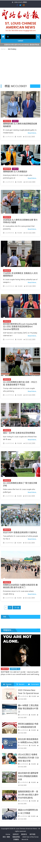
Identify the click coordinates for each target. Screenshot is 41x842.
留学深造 (32, 834)
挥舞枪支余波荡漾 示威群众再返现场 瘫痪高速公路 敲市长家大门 (20, 586)
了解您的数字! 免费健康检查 (11, 667)
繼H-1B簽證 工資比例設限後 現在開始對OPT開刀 (28, 708)
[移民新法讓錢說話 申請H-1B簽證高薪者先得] (9, 728)
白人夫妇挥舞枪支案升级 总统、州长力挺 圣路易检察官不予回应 (20, 383)
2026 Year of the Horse (30, 837)
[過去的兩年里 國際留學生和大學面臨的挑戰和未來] (9, 777)
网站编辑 (19, 137)
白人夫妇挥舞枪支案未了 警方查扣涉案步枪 (20, 484)
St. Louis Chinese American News (20, 25)
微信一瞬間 (6, 837)
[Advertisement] (20, 67)
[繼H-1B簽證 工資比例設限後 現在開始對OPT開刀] (9, 709)
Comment (35, 684)
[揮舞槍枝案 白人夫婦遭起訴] (20, 155)
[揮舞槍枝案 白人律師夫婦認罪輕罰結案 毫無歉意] (20, 104)
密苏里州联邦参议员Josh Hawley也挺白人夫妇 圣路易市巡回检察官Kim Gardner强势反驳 (20, 327)
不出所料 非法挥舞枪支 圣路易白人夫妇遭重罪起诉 (20, 274)
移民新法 (24, 834)
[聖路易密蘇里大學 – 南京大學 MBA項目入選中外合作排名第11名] (9, 795)
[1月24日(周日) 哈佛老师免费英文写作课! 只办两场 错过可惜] (9, 758)
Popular (8, 684)
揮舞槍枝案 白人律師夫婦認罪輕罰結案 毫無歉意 (20, 125)
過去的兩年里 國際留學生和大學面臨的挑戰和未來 (28, 776)
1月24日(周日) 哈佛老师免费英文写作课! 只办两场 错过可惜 (28, 757)
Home (8, 834)
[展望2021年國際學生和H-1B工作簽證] (9, 814)
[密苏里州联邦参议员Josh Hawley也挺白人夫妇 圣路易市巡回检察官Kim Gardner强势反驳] (20, 306)
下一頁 (16, 608)
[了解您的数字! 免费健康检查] (20, 647)
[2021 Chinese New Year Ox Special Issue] (9, 694)
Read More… (32, 133)
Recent (21, 684)
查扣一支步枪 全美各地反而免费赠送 (19, 433)
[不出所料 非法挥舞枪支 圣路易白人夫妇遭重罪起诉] (20, 254)
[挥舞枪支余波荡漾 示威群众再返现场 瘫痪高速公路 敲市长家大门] (20, 565)
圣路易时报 (7, 121)
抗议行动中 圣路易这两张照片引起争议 (20, 532)
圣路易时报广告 (15, 664)
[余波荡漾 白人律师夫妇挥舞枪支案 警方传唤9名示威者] (20, 202)
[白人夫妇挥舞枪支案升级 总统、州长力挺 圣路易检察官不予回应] (20, 362)
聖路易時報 (16, 837)
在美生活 (15, 121)
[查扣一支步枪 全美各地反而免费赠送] (20, 415)
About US (25, 839)
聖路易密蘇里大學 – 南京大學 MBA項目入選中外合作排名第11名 (28, 794)
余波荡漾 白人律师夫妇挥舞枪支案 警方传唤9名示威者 (20, 221)
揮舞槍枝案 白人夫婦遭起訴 (15, 171)
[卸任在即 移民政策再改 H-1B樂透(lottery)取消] (9, 743)
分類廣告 (16, 839)
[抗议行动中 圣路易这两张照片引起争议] (20, 515)
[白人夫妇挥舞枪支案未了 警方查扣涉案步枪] (20, 464)
